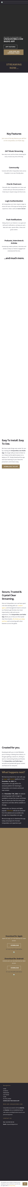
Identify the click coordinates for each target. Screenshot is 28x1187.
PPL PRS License (7, 1098)
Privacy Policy (12, 1185)
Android (12, 779)
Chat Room (6, 1094)
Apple (5, 779)
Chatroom (10, 810)
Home (4, 1088)
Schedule (5, 1090)
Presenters (6, 1092)
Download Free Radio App (11, 1100)
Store (4, 1096)
